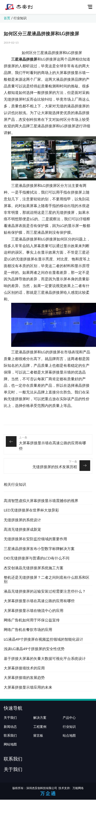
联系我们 (10, 735)
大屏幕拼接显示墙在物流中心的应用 (33, 611)
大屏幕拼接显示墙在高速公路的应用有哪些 (52, 446)
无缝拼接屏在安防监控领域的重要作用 (35, 539)
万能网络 (78, 788)
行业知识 (20, 18)
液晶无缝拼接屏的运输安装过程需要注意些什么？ (45, 591)
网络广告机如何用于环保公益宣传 (32, 620)
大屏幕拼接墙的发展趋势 (24, 678)
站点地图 (69, 735)
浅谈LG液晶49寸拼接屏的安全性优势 (34, 649)
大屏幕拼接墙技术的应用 (24, 668)
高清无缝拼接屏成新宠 (22, 529)
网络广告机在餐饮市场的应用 (28, 630)
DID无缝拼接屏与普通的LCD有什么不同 (36, 558)
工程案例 (39, 727)
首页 (7, 18)
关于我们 (10, 717)
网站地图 (10, 744)
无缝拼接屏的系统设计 (22, 520)
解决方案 (39, 717)
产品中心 (69, 717)
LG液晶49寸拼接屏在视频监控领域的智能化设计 (43, 639)
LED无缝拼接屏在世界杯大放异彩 (31, 510)
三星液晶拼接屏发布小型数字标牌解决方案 (39, 549)
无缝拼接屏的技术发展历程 (54, 467)
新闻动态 (10, 727)
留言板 (38, 735)
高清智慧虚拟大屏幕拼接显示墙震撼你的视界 (41, 501)
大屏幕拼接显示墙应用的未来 (28, 687)
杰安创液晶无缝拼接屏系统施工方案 (33, 568)
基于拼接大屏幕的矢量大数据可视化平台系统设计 (45, 659)
